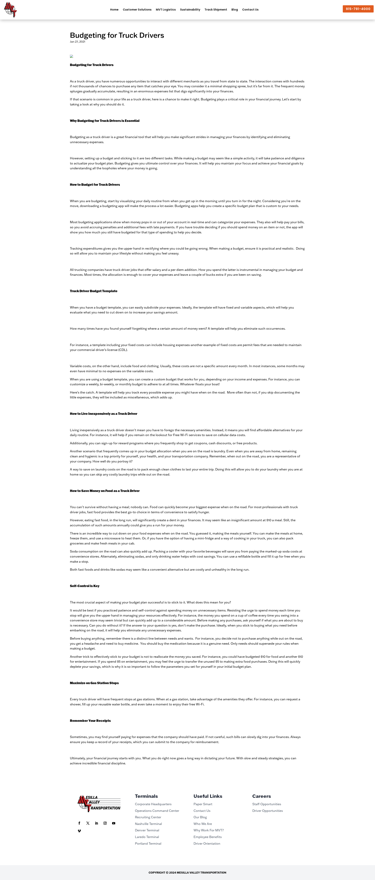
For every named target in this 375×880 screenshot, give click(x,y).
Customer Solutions (137, 10)
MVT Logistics (166, 10)
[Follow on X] (88, 823)
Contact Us (250, 10)
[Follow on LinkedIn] (96, 823)
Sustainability (190, 10)
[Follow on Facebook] (79, 823)
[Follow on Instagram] (105, 823)
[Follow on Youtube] (114, 823)
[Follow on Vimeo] (79, 831)
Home (114, 10)
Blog (234, 10)
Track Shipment (215, 10)
